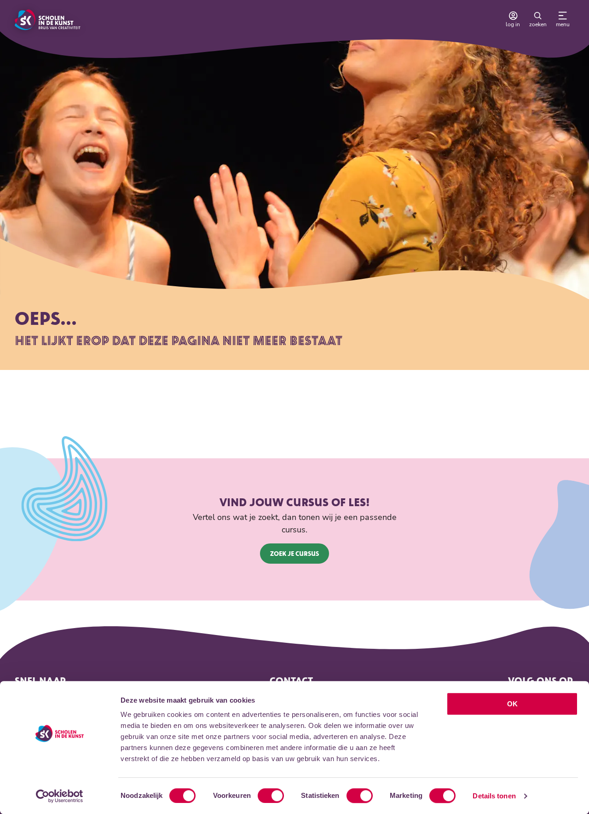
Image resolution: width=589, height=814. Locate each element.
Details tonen (494, 796)
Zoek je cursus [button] (294, 553)
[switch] (271, 795)
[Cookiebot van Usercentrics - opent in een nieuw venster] (59, 796)
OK (512, 704)
